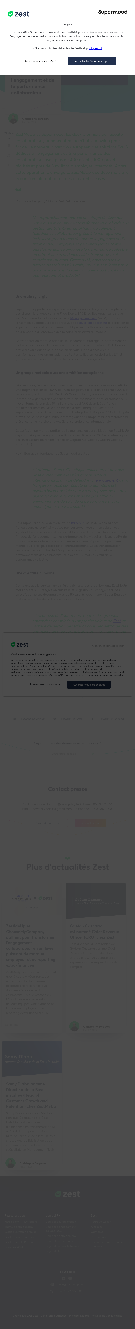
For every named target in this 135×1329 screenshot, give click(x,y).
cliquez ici (95, 48)
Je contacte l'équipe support (92, 61)
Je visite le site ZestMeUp (41, 61)
